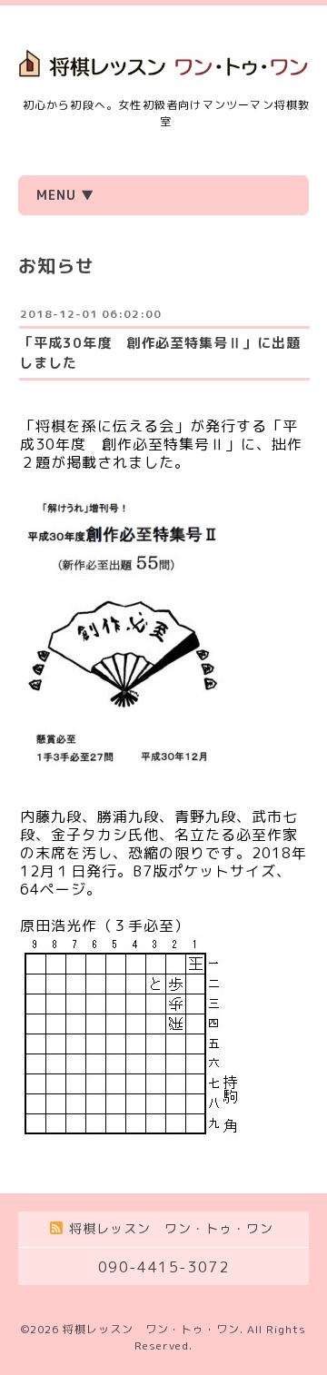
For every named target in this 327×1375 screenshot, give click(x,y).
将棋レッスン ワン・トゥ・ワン (151, 1329)
